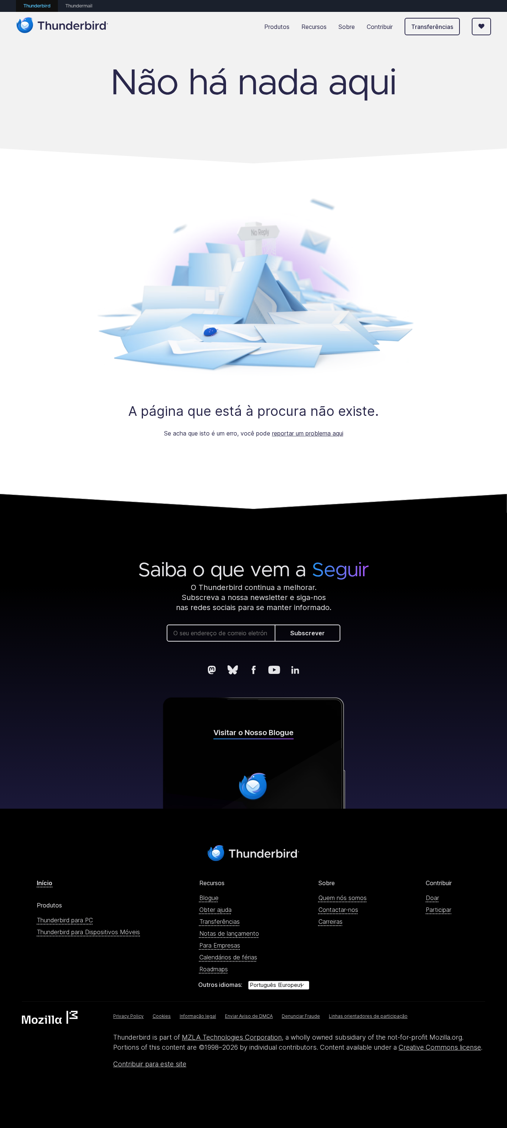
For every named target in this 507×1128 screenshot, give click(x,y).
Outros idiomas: (220, 984)
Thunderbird (36, 6)
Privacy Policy (128, 1016)
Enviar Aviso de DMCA (249, 1016)
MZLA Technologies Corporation (232, 1037)
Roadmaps (213, 969)
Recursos (314, 27)
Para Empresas (219, 945)
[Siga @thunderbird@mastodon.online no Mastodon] (212, 670)
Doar (432, 898)
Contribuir (380, 27)
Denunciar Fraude (301, 1016)
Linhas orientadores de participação (368, 1016)
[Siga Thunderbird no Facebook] (253, 670)
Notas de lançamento (229, 933)
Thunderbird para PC (65, 920)
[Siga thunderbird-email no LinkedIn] (295, 670)
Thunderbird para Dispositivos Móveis (88, 932)
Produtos (277, 27)
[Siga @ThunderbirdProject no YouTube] (274, 670)
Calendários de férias (228, 957)
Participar (438, 909)
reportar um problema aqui (307, 433)
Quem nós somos (342, 898)
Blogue (209, 898)
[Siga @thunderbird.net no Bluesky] (233, 670)
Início (44, 883)
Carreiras (330, 921)
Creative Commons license (440, 1047)
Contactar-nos (338, 909)
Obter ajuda (215, 909)
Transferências (432, 26)
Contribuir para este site (149, 1064)
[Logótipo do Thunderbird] (62, 26)
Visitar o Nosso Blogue (253, 732)
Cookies (162, 1016)
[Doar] (481, 26)
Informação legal (198, 1016)
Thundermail (78, 6)
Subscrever (307, 633)
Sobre (346, 27)
